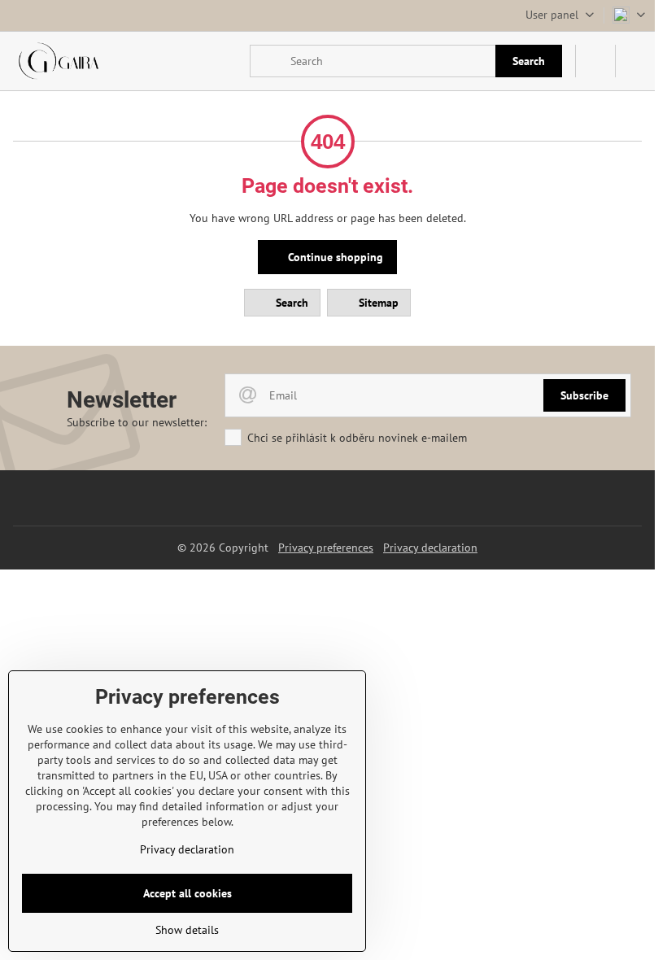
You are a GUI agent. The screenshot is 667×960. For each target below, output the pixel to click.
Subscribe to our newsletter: (137, 422)
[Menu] (635, 61)
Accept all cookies (187, 893)
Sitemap (377, 302)
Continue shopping (334, 257)
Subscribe (584, 395)
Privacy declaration (430, 547)
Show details (187, 930)
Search (528, 61)
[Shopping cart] (595, 61)
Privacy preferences (325, 547)
